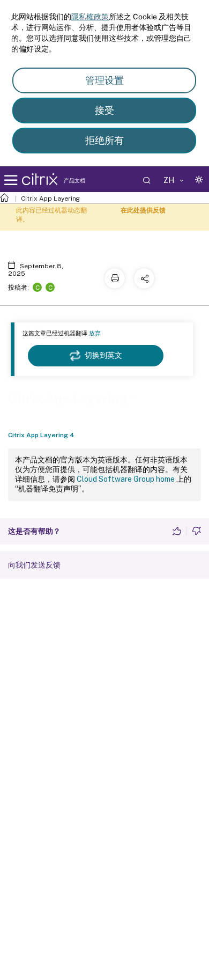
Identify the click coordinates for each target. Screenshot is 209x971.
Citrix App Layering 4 (41, 435)
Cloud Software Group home (126, 479)
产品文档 (74, 180)
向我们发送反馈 (34, 565)
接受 (104, 110)
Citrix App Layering (50, 198)
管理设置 (104, 80)
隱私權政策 (90, 16)
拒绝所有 (104, 140)
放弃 (95, 333)
